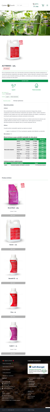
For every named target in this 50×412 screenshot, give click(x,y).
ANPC (3, 392)
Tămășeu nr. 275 (6, 383)
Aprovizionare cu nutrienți (8, 366)
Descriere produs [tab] (6, 100)
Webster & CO (30, 398)
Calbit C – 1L (13, 346)
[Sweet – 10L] (13, 231)
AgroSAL (29, 394)
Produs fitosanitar (6, 369)
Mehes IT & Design (31, 409)
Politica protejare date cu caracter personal (11, 400)
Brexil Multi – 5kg (13, 208)
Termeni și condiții (6, 393)
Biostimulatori (8, 93)
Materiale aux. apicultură (8, 375)
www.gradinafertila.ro (8, 388)
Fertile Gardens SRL (11, 409)
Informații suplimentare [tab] (18, 100)
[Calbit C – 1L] (13, 332)
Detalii (13, 215)
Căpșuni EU (30, 393)
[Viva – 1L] (13, 298)
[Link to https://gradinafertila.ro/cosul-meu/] (43, 5)
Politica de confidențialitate (8, 397)
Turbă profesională (7, 372)
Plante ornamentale (14, 96)
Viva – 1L (13, 312)
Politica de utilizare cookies (8, 398)
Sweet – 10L (13, 245)
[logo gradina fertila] (8, 4)
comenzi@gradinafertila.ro (9, 386)
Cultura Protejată (31, 396)
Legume (7, 96)
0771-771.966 (6, 385)
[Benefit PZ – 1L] (13, 264)
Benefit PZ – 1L (13, 278)
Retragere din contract (6, 395)
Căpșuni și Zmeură (8, 360)
